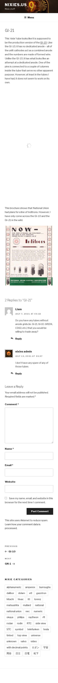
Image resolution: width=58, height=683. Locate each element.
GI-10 (43, 42)
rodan (10, 623)
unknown (11, 641)
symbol (19, 629)
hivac (21, 599)
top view (22, 635)
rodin (20, 623)
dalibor (10, 593)
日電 (27, 653)
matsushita (13, 605)
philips (20, 617)
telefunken (33, 629)
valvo (23, 641)
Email (9, 465)
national (39, 605)
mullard (27, 605)
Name (9, 448)
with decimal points (17, 647)
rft (44, 617)
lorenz (37, 599)
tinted (10, 635)
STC (9, 629)
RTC (29, 623)
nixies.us (16, 4)
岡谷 (9, 653)
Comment (12, 404)
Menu (31, 17)
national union (14, 611)
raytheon (33, 617)
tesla (46, 629)
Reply (18, 338)
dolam (21, 593)
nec (28, 611)
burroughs (45, 587)
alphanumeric (14, 587)
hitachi (10, 599)
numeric (38, 611)
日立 (18, 653)
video (34, 641)
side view (41, 623)
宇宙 (45, 647)
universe (35, 635)
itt (29, 599)
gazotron (41, 593)
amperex (30, 587)
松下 (36, 653)
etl (30, 593)
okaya (10, 617)
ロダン (35, 647)
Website (10, 481)
